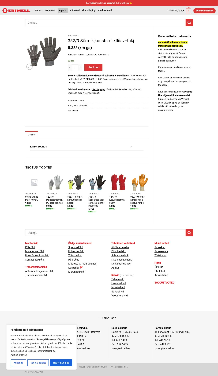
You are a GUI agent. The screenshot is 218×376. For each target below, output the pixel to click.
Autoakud (159, 247)
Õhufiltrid (159, 271)
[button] (179, 10)
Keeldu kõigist (38, 362)
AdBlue (115, 267)
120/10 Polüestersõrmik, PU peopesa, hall (54, 200)
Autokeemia (161, 251)
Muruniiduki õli (76, 271)
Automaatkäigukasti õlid (39, 271)
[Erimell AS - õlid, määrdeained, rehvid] (16, 10)
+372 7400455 (87, 79)
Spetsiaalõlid (75, 247)
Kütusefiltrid (161, 275)
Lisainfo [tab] (31, 135)
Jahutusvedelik (119, 255)
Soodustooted (105, 10)
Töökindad (73, 35)
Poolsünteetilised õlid (37, 255)
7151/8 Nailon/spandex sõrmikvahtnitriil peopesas (96, 201)
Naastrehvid (118, 287)
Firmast (38, 10)
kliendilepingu (98, 89)
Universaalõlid (76, 251)
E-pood (62, 10)
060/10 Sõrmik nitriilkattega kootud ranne (137, 200)
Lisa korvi (93, 67)
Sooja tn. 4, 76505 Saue (125, 332)
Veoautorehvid (119, 295)
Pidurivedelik (118, 251)
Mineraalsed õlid (34, 251)
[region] (41, 347)
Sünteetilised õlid (35, 259)
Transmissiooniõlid (36, 275)
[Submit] (189, 22)
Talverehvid (117, 279)
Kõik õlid (30, 247)
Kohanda (18, 362)
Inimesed (75, 10)
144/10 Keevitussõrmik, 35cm (117, 200)
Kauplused (50, 10)
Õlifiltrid (158, 267)
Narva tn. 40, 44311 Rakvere (84, 332)
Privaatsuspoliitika (119, 367)
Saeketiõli (73, 267)
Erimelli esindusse (167, 60)
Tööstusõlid (75, 255)
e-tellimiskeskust (91, 93)
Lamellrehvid (118, 283)
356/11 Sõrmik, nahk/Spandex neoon (75, 200)
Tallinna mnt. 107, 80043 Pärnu (172, 332)
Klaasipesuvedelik (121, 259)
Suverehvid (117, 291)
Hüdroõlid (73, 259)
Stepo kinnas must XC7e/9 (31, 198)
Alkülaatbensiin (120, 247)
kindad (75, 110)
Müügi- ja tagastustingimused (93, 367)
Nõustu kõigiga (61, 362)
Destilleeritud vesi (121, 263)
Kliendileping (88, 10)
